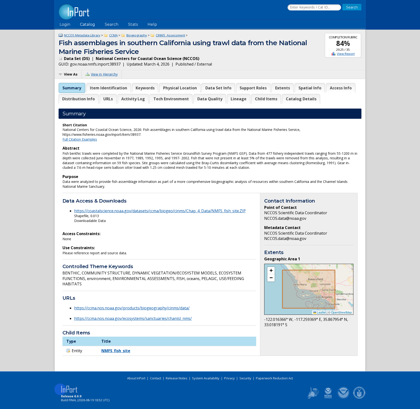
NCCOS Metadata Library (82, 35)
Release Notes (176, 378)
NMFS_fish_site (115, 350)
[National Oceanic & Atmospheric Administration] (343, 397)
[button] (271, 270)
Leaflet (321, 312)
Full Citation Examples (79, 139)
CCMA (113, 35)
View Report (346, 53)
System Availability (205, 378)
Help (152, 24)
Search (111, 24)
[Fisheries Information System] (312, 397)
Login (65, 24)
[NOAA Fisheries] (328, 397)
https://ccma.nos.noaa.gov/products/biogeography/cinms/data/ (132, 308)
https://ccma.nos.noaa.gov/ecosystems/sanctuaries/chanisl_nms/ (133, 318)
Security (245, 378)
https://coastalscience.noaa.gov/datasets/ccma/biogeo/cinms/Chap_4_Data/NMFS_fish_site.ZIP (160, 210)
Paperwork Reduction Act (274, 378)
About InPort (136, 378)
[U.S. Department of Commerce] (359, 397)
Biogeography (136, 35)
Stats (133, 24)
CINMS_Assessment (170, 35)
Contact (155, 378)
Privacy (229, 378)
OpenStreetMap (341, 312)
